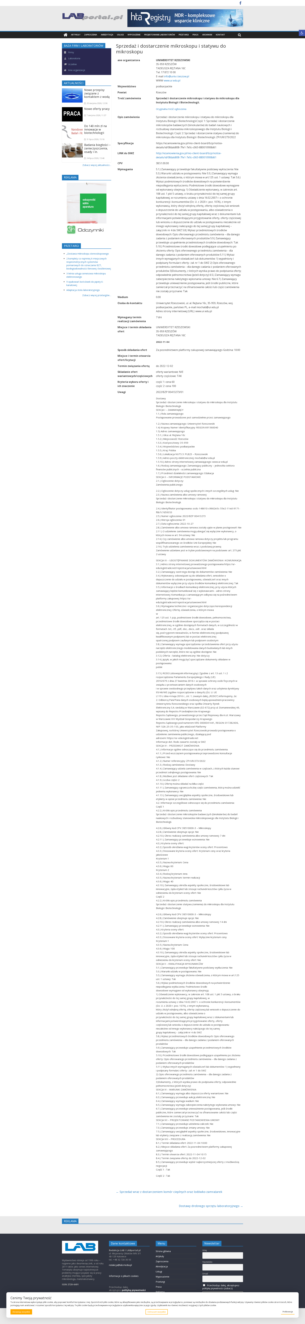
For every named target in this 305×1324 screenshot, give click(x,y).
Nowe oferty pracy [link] (97, 109)
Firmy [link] (71, 52)
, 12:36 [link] (97, 103)
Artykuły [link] (75, 34)
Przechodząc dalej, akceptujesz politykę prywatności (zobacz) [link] (220, 1287)
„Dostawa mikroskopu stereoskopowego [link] (87, 253)
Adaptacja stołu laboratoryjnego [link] (83, 290)
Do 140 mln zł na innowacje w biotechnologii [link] (95, 129)
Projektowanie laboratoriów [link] (159, 34)
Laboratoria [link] (74, 58)
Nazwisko (207, 1261)
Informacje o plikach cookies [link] (124, 1275)
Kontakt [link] (220, 34)
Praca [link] (195, 34)
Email (205, 1273)
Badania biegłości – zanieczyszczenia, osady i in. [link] (97, 148)
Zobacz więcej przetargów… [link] (96, 295)
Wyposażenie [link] (134, 34)
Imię (204, 1250)
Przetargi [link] (184, 34)
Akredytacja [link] (107, 34)
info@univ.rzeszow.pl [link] (176, 76)
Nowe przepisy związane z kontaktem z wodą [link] (97, 93)
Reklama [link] (160, 1291)
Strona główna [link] (163, 1251)
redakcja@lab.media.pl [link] (120, 1265)
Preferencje (288, 1311)
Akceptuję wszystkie (21, 1312)
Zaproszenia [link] (90, 34)
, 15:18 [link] (95, 139)
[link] (302, 33)
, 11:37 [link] (96, 115)
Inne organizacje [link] (76, 70)
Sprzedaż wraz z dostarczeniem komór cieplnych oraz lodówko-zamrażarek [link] (169, 1192)
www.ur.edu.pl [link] (172, 80)
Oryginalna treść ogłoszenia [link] (171, 109)
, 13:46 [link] (95, 158)
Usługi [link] (120, 34)
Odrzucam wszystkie (156, 1312)
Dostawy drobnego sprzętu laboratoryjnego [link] (211, 1206)
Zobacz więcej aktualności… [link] (96, 165)
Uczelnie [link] (72, 64)
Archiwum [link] (207, 34)
